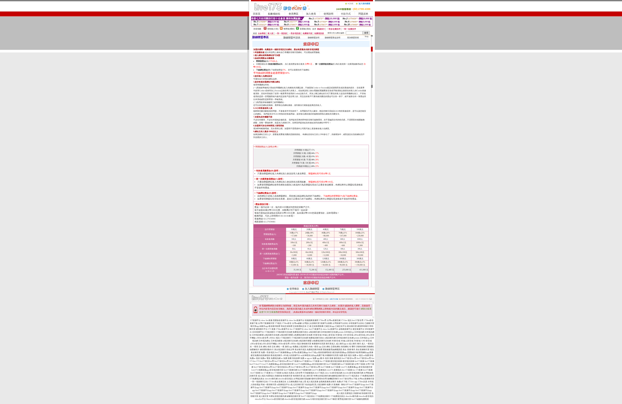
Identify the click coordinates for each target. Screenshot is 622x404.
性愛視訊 (270, 376)
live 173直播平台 (297, 329)
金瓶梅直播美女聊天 (327, 381)
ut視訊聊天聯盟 (286, 335)
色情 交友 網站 (273, 346)
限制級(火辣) (272, 29)
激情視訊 (337, 358)
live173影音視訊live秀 (263, 367)
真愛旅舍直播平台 (280, 320)
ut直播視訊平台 (283, 384)
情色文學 (290, 349)
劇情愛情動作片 (267, 349)
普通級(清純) (305, 29)
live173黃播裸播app (283, 352)
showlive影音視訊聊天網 (353, 373)
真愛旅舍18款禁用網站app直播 (360, 352)
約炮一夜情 (313, 346)
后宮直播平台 (258, 332)
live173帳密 (332, 399)
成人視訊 (262, 376)
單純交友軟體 (286, 326)
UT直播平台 (255, 320)
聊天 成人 (361, 344)
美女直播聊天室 (362, 349)
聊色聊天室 (306, 344)
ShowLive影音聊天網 (275, 399)
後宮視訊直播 (336, 361)
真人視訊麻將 (320, 384)
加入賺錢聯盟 (312, 288)
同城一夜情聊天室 (268, 384)
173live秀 (322, 320)
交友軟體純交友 (299, 326)
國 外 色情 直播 (326, 358)
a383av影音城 (359, 335)
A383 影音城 (347, 335)
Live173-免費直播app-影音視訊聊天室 (278, 364)
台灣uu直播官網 (333, 320)
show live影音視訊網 (333, 373)
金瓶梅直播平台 (345, 329)
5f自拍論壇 (309, 384)
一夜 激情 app (286, 346)
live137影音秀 (357, 320)
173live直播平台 (282, 329)
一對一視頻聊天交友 (259, 381)
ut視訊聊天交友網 (271, 335)
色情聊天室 (298, 376)
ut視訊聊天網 (314, 332)
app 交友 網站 (324, 346)
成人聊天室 (308, 376)
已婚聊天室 (369, 323)
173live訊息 (362, 381)
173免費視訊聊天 (367, 376)
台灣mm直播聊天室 (366, 379)
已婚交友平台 (341, 326)
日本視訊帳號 (258, 335)
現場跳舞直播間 (311, 320)
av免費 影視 (368, 355)
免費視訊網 (276, 358)
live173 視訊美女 (352, 376)
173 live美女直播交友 (277, 381)
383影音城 (317, 335)
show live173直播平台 (313, 329)
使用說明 (328, 13)
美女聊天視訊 (300, 349)
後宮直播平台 (358, 329)
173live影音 (287, 323)
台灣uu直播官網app (300, 352)
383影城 (338, 335)
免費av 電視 (265, 358)
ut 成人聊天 (352, 344)
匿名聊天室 (352, 326)
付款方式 (346, 13)
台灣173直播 (359, 364)
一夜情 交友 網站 (259, 346)
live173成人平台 (312, 292)
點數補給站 (274, 13)
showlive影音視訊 (285, 379)
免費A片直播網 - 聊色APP (337, 384)
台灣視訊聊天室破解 (302, 379)
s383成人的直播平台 (291, 355)
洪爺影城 (278, 376)
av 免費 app (315, 358)
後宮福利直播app (339, 352)
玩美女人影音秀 (295, 373)
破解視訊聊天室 (338, 376)
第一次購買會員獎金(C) (325, 64)
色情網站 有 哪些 (348, 346)
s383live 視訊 (274, 338)
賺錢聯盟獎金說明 (332, 37)
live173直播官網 (333, 364)
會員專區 (293, 13)
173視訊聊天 (269, 332)
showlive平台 (260, 399)
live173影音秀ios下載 (348, 379)
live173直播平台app (357, 384)
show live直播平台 (296, 320)
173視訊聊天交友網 (284, 332)
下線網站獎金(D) (263, 70)
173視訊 (278, 323)
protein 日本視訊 (345, 332)
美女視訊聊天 (280, 349)
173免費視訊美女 (257, 379)
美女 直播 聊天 (349, 349)
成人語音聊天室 (297, 384)
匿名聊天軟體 (274, 326)
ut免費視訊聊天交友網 (302, 335)
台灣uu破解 (297, 323)
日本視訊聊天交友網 (329, 332)
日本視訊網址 (264, 341)
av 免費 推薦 (286, 358)
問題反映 (363, 13)
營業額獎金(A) (262, 61)
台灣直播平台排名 (340, 323)
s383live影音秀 (262, 338)
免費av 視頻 (255, 358)
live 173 (256, 361)
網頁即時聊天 (363, 326)
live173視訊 (319, 373)
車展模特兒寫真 (318, 344)
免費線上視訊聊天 (300, 346)
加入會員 (311, 13)
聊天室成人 (330, 344)
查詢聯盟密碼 (353, 37)
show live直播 (266, 320)
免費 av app (305, 358)
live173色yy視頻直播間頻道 (320, 352)
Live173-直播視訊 (318, 370)
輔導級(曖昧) (289, 29)
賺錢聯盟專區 (332, 288)
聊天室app (254, 326)
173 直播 (271, 329)
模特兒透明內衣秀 (319, 379)
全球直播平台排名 (356, 323)
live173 (252, 364)
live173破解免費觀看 (360, 399)
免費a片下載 (342, 381)
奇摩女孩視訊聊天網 (322, 376)
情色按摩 (296, 358)
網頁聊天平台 (262, 329)
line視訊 (285, 373)
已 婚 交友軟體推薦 (315, 326)
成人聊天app (341, 344)
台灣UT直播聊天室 (266, 323)
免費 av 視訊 (357, 355)
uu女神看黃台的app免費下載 (312, 355)
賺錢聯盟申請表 (291, 37)
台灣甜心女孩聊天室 (311, 323)
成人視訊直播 (312, 381)
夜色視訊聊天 (276, 355)
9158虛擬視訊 (308, 373)
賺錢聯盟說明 (313, 37)
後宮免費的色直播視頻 (260, 355)
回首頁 (256, 13)
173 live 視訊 (346, 320)
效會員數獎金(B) (275, 64)
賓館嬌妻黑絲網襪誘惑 (332, 349)
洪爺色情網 (361, 346)
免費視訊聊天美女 (300, 332)
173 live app (352, 381)
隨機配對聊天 (333, 379)
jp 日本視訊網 (358, 332)
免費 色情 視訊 (345, 355)
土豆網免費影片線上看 (296, 381)
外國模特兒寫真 (332, 355)
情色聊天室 (287, 376)
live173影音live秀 (349, 358)
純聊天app (263, 326)
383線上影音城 (328, 335)
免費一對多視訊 (268, 352)
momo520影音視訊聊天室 (316, 399)
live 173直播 (314, 361)
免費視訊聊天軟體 (314, 349)
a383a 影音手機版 (269, 344)
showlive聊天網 (271, 379)
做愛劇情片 (255, 349)
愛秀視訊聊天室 (344, 399)
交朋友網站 (335, 346)
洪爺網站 (370, 346)
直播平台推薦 (326, 323)
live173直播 (294, 361)
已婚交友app (329, 326)
